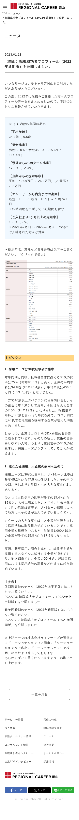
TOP (4, 13)
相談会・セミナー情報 (18, 736)
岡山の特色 (50, 719)
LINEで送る (65, 790)
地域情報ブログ (53, 728)
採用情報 (49, 761)
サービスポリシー (54, 753)
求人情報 (10, 728)
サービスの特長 (14, 719)
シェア (18, 790)
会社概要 (49, 744)
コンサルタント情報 (16, 744)
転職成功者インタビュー (19, 753)
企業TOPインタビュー (18, 761)
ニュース (15, 13)
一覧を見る (39, 694)
